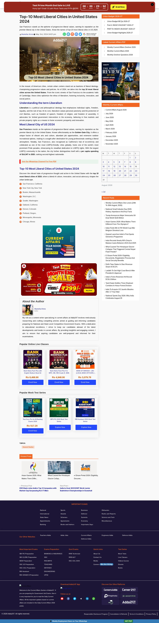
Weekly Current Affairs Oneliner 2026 (121, 47)
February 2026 (111, 132)
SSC (45, 557)
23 (136, 171)
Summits (84, 517)
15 (130, 166)
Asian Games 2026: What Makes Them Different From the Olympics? (121, 223)
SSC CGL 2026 (74, 561)
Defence (84, 514)
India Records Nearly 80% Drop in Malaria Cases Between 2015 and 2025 (121, 242)
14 (125, 166)
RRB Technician (74, 554)
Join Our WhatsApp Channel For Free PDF (39, 161)
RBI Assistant (24, 571)
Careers (102, 564)
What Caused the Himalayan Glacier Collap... (59, 476)
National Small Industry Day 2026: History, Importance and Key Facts (119, 210)
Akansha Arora (27, 34)
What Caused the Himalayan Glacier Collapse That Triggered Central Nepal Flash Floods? (120, 249)
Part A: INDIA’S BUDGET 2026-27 (120, 25)
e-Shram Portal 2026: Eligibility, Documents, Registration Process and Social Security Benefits (120, 258)
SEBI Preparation (25, 561)
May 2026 (109, 121)
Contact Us (97, 557)
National (43, 510)
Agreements (65, 521)
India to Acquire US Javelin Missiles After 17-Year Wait (119, 290)
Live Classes (122, 557)
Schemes (64, 517)
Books (120, 568)
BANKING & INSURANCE (53, 554)
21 (125, 171)
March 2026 (110, 129)
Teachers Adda (45, 535)
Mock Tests (122, 554)
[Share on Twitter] (80, 34)
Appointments (45, 521)
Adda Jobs (64, 535)
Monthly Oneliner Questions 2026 (120, 55)
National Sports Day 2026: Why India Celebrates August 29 (120, 297)
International (44, 514)
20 (120, 171)
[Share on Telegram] (68, 34)
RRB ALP (72, 557)
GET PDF (128, 621)
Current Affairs (86, 535)
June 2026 (110, 117)
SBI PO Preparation (26, 554)
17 (103, 171)
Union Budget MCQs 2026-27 (118, 21)
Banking (43, 524)
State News (44, 517)
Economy (84, 521)
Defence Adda (86, 539)
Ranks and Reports (109, 514)
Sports (63, 510)
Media (95, 561)
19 (114, 171)
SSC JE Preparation (26, 564)
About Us (96, 554)
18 (109, 171)
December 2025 (112, 140)
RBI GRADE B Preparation (29, 575)
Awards (63, 514)
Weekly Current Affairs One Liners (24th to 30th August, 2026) (121, 204)
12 (114, 166)
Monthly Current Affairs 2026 (118, 51)
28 (125, 175)
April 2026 (109, 125)
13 (120, 166)
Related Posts (26, 456)
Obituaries (105, 510)
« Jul (103, 192)
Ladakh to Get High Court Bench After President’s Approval (120, 272)
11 (109, 166)
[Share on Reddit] (72, 34)
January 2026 (111, 136)
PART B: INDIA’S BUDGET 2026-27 (121, 29)
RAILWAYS (48, 561)
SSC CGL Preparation (27, 568)
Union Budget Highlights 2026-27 (120, 33)
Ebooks (121, 564)
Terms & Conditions (137, 614)
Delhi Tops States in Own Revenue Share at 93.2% (119, 265)
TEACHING (48, 564)
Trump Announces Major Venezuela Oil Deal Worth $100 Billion (121, 216)
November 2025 (112, 144)
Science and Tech (108, 517)
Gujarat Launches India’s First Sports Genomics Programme (120, 235)
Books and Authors (67, 524)
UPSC (46, 575)
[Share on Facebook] (76, 34)
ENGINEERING (49, 571)
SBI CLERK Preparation (28, 557)
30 (136, 175)
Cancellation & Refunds (118, 614)
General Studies (28, 447)
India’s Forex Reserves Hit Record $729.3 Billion (119, 278)
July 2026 (109, 114)
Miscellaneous (107, 521)
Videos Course (123, 561)
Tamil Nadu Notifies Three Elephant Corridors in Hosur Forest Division (119, 284)
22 (131, 171)
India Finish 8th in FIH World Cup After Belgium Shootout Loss (120, 229)
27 (120, 175)
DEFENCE (48, 568)
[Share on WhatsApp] (64, 34)
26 (114, 175)
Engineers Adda (107, 535)
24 (104, 175)
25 (109, 175)
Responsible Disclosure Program (96, 614)
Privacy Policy (151, 614)
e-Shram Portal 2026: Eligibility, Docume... (86, 476)
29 (131, 175)
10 (103, 166)
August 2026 (116, 110)
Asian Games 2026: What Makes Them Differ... (31, 476)
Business (84, 510)
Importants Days (87, 524)
